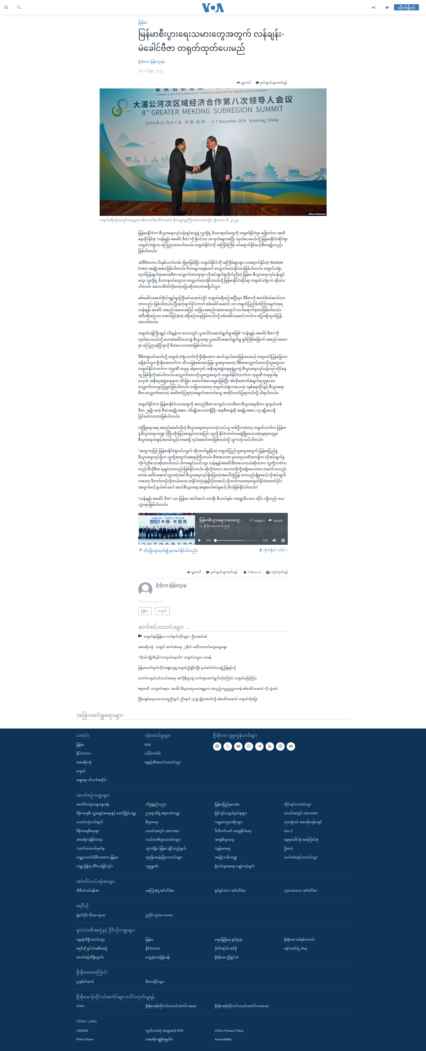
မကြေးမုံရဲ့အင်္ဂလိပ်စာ (160, 890)
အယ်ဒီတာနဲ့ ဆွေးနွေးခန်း (92, 804)
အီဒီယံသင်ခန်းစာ (87, 890)
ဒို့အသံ (288, 848)
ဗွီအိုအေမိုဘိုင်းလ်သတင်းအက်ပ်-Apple (171, 1006)
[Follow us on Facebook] (217, 746)
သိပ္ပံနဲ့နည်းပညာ (156, 804)
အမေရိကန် (83, 762)
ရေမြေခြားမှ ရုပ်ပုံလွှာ (229, 939)
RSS (148, 744)
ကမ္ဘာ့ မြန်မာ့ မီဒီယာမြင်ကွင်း (94, 866)
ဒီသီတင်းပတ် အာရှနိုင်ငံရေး (233, 830)
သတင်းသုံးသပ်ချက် (89, 822)
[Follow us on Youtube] (238, 746)
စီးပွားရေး (152, 822)
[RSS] (270, 746)
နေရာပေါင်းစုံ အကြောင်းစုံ (301, 839)
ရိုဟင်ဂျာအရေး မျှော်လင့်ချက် (234, 866)
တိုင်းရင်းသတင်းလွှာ (297, 804)
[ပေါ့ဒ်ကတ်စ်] (280, 746)
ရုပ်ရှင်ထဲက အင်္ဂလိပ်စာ (230, 890)
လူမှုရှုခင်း (152, 866)
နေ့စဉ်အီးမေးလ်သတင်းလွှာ (163, 762)
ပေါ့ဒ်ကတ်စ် (153, 753)
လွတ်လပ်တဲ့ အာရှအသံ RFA (164, 1030)
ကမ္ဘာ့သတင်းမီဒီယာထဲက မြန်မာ (97, 857)
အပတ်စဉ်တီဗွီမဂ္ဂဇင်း (90, 957)
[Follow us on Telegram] (259, 746)
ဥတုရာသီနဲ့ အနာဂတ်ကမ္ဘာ (163, 813)
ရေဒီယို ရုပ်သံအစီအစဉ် (91, 948)
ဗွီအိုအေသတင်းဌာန (217, 526)
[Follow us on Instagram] (249, 746)
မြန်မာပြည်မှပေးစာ (227, 804)
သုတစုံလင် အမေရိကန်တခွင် (303, 822)
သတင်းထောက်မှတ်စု (90, 848)
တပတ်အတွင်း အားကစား (162, 830)
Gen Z (288, 830)
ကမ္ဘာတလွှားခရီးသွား (229, 822)
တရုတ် (81, 771)
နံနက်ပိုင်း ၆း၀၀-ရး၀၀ (90, 915)
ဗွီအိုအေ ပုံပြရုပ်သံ (227, 957)
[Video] (387, 7)
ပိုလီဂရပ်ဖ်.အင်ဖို (226, 948)
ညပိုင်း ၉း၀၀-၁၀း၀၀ (159, 915)
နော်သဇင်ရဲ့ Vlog (295, 948)
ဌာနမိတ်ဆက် (85, 981)
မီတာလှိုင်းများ (155, 981)
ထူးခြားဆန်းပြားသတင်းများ (164, 857)
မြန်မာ (143, 22)
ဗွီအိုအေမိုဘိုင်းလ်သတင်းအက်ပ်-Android (242, 1006)
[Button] (244, 83)
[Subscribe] (291, 746)
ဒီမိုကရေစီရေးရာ (87, 830)
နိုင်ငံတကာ (83, 753)
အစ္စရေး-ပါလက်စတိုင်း (91, 779)
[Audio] (374, 7)
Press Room (85, 1039)
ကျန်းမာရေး (223, 848)
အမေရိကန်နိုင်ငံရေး (89, 839)
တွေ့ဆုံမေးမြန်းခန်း (158, 957)
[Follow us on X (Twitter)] (227, 746)
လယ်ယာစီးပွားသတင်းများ (163, 839)
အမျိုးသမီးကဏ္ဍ (226, 857)
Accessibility (223, 1039)
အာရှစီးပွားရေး (225, 839)
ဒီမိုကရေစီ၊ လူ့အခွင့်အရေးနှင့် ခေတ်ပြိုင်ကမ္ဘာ (106, 813)
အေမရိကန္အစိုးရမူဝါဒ (159, 1039)
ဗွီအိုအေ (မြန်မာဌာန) (151, 61)
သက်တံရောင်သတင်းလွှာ (300, 857)
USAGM (82, 1030)
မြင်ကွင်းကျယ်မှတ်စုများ (231, 813)
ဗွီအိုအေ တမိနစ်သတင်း (299, 939)
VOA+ (80, 1006)
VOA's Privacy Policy (229, 1030)
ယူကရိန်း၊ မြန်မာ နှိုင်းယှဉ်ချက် (166, 848)
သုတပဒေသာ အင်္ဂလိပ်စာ (300, 890)
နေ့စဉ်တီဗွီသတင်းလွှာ (90, 939)
